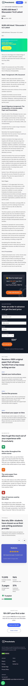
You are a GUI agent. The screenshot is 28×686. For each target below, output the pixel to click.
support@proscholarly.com (17, 679)
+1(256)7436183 (6, 679)
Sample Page (5, 666)
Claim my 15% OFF (14, 625)
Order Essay (6, 48)
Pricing (3, 664)
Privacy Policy (5, 669)
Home (14, 661)
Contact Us (15, 664)
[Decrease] (3, 335)
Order (19, 2)
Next (24, 540)
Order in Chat (14, 630)
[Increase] (12, 335)
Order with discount (14, 292)
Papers (3, 661)
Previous (19, 540)
